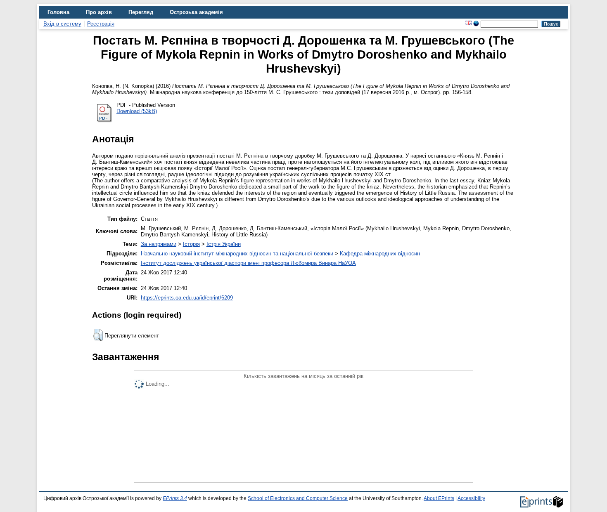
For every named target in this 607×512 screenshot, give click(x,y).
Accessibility (471, 498)
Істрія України (223, 244)
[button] (98, 335)
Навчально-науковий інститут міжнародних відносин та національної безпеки (237, 253)
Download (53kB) (136, 111)
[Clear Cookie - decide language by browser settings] (476, 24)
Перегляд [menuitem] (140, 12)
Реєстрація (100, 24)
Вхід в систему (62, 24)
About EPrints (439, 498)
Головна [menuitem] (58, 12)
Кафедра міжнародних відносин (380, 253)
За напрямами (158, 244)
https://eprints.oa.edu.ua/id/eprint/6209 (187, 298)
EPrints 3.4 (175, 498)
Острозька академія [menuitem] (196, 12)
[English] (468, 24)
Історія (191, 244)
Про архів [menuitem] (99, 12)
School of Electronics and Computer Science (298, 498)
